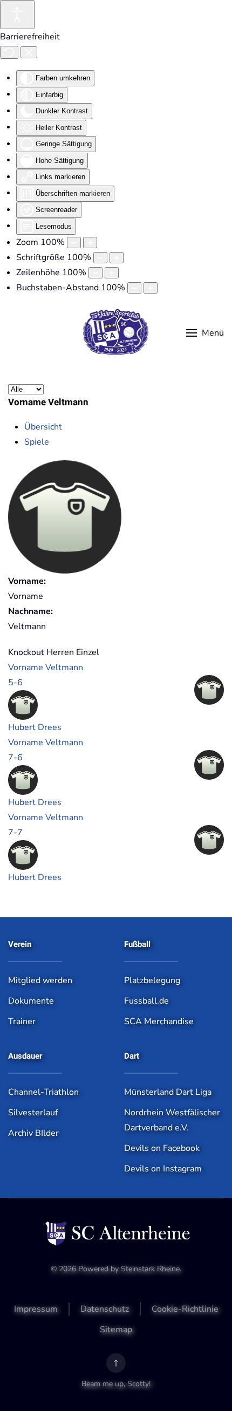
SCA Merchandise (159, 1021)
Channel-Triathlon (43, 1092)
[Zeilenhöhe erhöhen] (112, 272)
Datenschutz (104, 1309)
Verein (19, 944)
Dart (131, 1056)
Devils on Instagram (163, 1169)
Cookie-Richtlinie (185, 1309)
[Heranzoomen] (90, 242)
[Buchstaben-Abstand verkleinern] (134, 288)
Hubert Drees (35, 727)
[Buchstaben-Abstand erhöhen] (151, 288)
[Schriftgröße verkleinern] (100, 257)
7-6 (15, 758)
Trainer (22, 1021)
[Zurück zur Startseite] (116, 333)
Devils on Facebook (162, 1148)
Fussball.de (146, 1001)
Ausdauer (25, 1056)
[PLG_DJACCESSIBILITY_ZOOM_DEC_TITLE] (74, 242)
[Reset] (9, 52)
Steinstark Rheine (150, 1269)
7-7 (15, 833)
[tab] (43, 427)
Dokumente (31, 1001)
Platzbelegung (152, 980)
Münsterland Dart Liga (167, 1092)
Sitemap (116, 1329)
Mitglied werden (40, 980)
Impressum (36, 1309)
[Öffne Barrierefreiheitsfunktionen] (17, 14)
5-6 (15, 683)
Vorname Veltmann (45, 667)
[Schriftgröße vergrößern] (117, 257)
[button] (205, 333)
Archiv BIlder (33, 1133)
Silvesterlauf (33, 1113)
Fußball (137, 944)
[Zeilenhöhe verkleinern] (95, 272)
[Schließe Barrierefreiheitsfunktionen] (29, 52)
